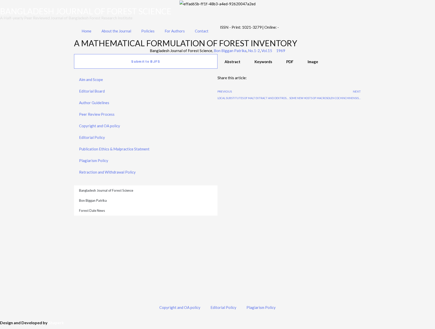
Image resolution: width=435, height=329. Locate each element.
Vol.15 (266, 50)
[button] (219, 84)
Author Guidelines (94, 102)
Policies (148, 31)
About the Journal (116, 31)
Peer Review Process (97, 114)
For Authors (175, 31)
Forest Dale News (92, 211)
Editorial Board (92, 91)
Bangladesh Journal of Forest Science (106, 190)
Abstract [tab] (232, 61)
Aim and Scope (91, 79)
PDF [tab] (290, 61)
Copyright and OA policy (99, 126)
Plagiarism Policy (93, 160)
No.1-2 (254, 50)
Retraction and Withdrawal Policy (107, 172)
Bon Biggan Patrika (230, 50)
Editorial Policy (92, 137)
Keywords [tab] (263, 61)
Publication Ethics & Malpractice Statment (114, 149)
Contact (201, 31)
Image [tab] (313, 61)
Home (86, 31)
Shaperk (56, 322)
